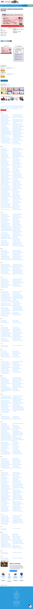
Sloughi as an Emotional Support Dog (17, 480)
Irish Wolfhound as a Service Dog (16, 334)
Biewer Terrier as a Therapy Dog (4, 202)
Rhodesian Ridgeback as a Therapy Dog (5, 466)
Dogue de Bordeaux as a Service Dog (17, 257)
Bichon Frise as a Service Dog (4, 197)
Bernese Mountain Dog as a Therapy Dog (5, 195)
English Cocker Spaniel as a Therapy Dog (5, 265)
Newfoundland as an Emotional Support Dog (5, 406)
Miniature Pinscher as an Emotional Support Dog (18, 383)
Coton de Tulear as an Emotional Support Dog (17, 242)
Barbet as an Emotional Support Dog (5, 150)
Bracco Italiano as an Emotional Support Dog (17, 188)
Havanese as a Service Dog (16, 320)
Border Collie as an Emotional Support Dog (17, 163)
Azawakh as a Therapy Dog (16, 142)
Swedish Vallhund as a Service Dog (16, 508)
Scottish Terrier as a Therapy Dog (4, 491)
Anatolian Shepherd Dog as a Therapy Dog (17, 128)
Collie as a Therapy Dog (15, 237)
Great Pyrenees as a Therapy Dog (16, 305)
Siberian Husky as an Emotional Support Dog (5, 510)
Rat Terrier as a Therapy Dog (4, 459)
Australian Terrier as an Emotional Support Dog (18, 140)
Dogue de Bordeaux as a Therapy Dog (17, 258)
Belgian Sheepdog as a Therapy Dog (5, 181)
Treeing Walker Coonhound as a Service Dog (17, 520)
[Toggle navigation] (1, 5)
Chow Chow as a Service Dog (16, 222)
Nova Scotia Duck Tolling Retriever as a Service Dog (18, 407)
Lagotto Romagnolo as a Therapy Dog (5, 366)
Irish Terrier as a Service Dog (16, 327)
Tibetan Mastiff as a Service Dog (4, 515)
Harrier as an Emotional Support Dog (5, 322)
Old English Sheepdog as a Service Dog (5, 416)
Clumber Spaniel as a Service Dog (16, 229)
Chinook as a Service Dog (15, 218)
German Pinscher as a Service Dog (4, 291)
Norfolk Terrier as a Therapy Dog (4, 408)
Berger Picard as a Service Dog (4, 190)
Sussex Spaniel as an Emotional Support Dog (17, 507)
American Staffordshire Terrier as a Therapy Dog (18, 120)
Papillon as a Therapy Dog (4, 424)
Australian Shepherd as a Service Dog (17, 134)
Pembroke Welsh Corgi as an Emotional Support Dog (6, 436)
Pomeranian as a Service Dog (16, 425)
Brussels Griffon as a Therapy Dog (16, 197)
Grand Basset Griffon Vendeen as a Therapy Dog (18, 297)
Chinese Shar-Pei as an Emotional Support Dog (18, 217)
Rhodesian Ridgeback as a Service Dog (5, 465)
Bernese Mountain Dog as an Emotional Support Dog (6, 196)
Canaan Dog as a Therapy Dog (4, 218)
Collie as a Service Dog (15, 236)
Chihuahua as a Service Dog (4, 240)
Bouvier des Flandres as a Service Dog (17, 175)
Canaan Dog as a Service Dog (4, 217)
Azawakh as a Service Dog (15, 141)
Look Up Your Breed (4, 80)
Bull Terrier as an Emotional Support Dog (17, 202)
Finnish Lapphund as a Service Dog (4, 282)
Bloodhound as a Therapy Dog (16, 151)
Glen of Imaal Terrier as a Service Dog (5, 311)
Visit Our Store (8, 85)
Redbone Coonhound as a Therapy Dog (5, 463)
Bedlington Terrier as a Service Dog (4, 169)
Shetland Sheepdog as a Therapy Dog (5, 498)
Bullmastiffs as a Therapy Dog (16, 208)
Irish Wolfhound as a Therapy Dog (16, 335)
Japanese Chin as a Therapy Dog (4, 346)
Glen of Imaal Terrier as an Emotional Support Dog (6, 313)
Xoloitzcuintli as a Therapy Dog (4, 553)
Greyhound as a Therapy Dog (16, 313)
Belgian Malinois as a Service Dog (4, 176)
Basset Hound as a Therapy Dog (4, 156)
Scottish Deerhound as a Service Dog (5, 486)
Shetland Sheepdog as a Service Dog (5, 497)
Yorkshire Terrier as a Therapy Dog (4, 559)
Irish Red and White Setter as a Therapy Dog (5, 335)
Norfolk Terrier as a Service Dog (4, 407)
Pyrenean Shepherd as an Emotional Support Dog (18, 453)
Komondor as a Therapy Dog (16, 352)
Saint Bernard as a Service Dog (4, 472)
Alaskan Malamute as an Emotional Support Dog (6, 131)
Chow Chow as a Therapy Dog (16, 223)
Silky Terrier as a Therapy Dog (16, 472)
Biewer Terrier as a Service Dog (4, 201)
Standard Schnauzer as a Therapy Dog (17, 502)
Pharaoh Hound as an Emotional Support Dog (6, 444)
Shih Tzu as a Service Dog (4, 504)
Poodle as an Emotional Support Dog (17, 431)
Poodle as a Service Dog (15, 429)
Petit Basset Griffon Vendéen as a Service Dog (6, 437)
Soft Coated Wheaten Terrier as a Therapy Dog (17, 486)
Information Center (17, 597)
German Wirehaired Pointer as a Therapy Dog (5, 304)
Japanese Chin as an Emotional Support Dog (17, 345)
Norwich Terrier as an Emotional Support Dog (17, 406)
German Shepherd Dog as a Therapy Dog (5, 296)
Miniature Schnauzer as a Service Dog (17, 384)
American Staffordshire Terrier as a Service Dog (18, 119)
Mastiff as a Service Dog (3, 384)
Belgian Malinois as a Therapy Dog (4, 177)
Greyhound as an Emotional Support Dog (17, 314)
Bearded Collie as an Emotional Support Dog (5, 164)
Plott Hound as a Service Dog (4, 445)
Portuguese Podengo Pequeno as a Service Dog (18, 432)
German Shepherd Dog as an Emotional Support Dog (6, 297)
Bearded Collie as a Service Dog (4, 162)
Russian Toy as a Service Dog (16, 465)
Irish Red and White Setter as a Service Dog (5, 334)
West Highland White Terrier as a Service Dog (6, 544)
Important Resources (16, 601)
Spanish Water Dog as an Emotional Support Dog (18, 492)
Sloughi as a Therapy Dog (15, 479)
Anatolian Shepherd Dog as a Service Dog (17, 127)
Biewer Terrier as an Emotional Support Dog (5, 203)
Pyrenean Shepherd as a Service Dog (16, 451)
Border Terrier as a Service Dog (16, 164)
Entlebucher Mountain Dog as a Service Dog (17, 271)
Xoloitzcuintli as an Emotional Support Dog (17, 552)
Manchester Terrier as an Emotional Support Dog (6, 383)
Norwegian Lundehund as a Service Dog (17, 400)
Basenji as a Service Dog (3, 151)
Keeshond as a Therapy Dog (4, 352)
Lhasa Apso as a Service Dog (16, 366)
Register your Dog (30, 5)
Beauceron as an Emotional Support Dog (5, 168)
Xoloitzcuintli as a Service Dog (4, 552)
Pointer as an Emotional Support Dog (5, 451)
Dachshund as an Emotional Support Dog (5, 252)
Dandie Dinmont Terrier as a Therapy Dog (5, 258)
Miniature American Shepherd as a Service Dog (6, 388)
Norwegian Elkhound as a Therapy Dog (17, 398)
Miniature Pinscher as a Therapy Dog (16, 382)
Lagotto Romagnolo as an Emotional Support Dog (6, 367)
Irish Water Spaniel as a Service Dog (16, 330)
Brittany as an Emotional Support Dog (17, 195)
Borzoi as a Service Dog (15, 168)
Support (16, 598)
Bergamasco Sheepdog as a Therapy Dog (5, 188)
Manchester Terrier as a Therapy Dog (5, 382)
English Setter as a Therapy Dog (4, 272)
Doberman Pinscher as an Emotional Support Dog (18, 252)
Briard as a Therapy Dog (15, 190)
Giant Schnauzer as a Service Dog (4, 307)
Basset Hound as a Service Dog (4, 155)
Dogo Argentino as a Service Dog (16, 253)
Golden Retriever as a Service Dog (4, 314)
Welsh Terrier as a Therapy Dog (4, 542)
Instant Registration (16, 593)
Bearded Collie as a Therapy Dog (4, 163)
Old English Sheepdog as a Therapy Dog (5, 417)
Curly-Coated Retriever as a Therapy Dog (17, 244)
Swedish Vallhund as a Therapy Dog (16, 509)
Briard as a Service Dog (15, 189)
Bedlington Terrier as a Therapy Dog (5, 170)
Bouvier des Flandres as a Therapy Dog (17, 176)
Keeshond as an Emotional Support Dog (5, 353)
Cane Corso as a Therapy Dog (4, 222)
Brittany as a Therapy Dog (15, 194)
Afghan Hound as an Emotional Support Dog (5, 120)
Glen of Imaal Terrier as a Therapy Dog (5, 312)
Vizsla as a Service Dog (3, 528)
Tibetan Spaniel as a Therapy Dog (4, 520)
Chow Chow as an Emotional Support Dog (17, 224)
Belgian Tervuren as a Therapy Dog (4, 184)
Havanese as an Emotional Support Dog (17, 322)
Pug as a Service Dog (15, 440)
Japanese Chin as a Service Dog (4, 345)
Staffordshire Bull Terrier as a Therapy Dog (17, 498)
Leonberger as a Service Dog (16, 362)
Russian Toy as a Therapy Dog (16, 466)
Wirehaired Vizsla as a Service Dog (16, 545)
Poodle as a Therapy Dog (15, 430)
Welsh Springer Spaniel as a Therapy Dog (5, 538)
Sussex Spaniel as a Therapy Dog (16, 506)
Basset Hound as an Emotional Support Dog (5, 157)
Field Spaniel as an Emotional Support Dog (5, 281)
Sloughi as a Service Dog (15, 478)
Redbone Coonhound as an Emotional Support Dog (6, 464)
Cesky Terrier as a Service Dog (4, 232)
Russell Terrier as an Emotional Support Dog (17, 464)
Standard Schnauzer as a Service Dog (17, 501)
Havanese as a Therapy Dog (16, 321)
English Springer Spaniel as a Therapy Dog (17, 265)
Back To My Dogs (3, 102)
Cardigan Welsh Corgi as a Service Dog (5, 224)
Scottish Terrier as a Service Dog (4, 490)
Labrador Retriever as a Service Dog (5, 361)
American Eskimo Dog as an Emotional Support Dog (6, 139)
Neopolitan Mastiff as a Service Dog (5, 400)
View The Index (8, 84)
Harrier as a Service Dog (3, 320)
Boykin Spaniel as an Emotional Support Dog (17, 184)
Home (16, 591)
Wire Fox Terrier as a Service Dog (16, 537)
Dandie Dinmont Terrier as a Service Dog (5, 257)
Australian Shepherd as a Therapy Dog (17, 135)
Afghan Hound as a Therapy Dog (4, 119)
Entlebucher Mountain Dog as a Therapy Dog (17, 272)
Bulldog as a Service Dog (15, 203)
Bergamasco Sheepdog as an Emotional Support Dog (6, 189)
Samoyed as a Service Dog (4, 479)
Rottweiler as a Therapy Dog (16, 459)
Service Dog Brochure (16, 602)
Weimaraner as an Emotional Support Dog (5, 536)
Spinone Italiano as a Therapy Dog (16, 494)
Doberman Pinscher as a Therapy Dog (17, 251)
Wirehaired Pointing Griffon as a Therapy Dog (17, 542)
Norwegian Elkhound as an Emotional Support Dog (18, 399)
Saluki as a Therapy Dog (3, 477)
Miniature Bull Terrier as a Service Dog (17, 377)
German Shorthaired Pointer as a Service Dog (6, 298)
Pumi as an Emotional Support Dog (16, 450)
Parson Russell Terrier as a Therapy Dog (5, 428)
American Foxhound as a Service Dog (5, 140)
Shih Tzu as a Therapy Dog (4, 505)
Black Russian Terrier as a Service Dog (5, 209)
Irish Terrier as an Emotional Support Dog (17, 329)
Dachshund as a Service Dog (4, 250)
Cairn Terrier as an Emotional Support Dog (5, 216)
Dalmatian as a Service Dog (4, 253)
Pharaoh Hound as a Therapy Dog (4, 443)
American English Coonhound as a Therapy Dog (6, 133)
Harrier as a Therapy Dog (3, 321)
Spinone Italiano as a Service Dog (16, 493)
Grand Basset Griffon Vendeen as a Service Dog (18, 296)
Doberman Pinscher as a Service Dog (17, 250)
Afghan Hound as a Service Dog (4, 118)
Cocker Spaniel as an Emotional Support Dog (17, 235)
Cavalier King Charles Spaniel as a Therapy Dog (6, 229)
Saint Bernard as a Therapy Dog (4, 473)
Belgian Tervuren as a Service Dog (4, 183)
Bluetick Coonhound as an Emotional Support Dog (18, 156)
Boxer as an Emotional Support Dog (16, 181)
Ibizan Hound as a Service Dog (4, 327)
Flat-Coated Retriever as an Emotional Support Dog (18, 282)
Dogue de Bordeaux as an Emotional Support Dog (18, 259)
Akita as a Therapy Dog (3, 126)
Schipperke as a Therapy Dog (4, 484)
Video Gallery (16, 596)
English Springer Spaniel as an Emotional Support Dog (18, 266)
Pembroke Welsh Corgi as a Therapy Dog (5, 435)
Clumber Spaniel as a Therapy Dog (16, 230)
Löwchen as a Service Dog (15, 369)
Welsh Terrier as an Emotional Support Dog (5, 543)
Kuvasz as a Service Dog (15, 354)
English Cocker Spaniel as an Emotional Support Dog (6, 266)
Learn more (3, 580)
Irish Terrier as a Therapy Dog (16, 328)
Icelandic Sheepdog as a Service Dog (5, 330)
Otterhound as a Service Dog (16, 416)
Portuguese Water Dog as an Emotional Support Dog (18, 439)
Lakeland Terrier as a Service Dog (4, 368)
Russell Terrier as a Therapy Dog (16, 463)
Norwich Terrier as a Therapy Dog (16, 405)
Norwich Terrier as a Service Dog (16, 404)
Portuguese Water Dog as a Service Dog (17, 437)
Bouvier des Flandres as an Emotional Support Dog (18, 177)
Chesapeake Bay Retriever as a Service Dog (5, 236)
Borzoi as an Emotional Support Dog (16, 170)
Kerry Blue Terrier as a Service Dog (4, 354)
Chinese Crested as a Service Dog (4, 244)
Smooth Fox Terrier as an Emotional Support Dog (18, 484)
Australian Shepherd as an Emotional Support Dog (18, 136)
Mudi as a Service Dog (15, 388)
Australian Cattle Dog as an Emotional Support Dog (18, 133)
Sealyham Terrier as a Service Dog (4, 493)
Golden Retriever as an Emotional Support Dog (18, 291)
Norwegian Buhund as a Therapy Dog (5, 412)
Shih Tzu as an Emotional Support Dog (5, 506)
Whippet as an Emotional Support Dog (17, 536)
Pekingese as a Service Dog (4, 430)
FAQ (16, 600)
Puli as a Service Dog (15, 444)
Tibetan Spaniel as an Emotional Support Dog (6, 521)
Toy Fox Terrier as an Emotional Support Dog (17, 519)
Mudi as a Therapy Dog (15, 389)
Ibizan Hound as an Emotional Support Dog (5, 329)
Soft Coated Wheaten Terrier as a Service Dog (17, 485)
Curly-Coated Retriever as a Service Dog (17, 243)
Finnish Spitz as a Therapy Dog (4, 287)
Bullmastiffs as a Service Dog (16, 207)
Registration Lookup (24, 5)
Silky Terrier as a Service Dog (4, 511)
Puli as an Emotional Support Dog (16, 446)
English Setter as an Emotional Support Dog (5, 273)
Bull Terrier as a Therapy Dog (16, 201)
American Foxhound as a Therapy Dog (5, 141)
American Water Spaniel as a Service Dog (17, 123)
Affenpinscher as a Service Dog (4, 114)
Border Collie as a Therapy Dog (16, 162)
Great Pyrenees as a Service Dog (16, 304)
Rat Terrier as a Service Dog (4, 458)
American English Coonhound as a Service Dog (6, 132)
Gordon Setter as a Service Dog (16, 292)
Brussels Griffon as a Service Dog (16, 196)
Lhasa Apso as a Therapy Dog (16, 367)
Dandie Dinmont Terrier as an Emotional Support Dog (6, 259)
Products (16, 592)
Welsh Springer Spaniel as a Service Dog (5, 537)
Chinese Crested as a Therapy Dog (4, 245)
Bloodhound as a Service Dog (16, 150)
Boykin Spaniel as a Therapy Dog (16, 183)
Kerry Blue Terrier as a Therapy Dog (4, 355)
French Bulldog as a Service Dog (16, 283)
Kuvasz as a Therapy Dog (15, 355)
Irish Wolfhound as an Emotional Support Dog (17, 336)
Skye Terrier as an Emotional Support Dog (17, 477)
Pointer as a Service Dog (3, 449)
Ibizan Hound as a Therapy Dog (4, 328)
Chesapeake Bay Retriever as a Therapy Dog (5, 237)
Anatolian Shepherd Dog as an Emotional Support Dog (18, 129)
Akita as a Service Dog (3, 125)
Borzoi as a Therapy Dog (15, 169)
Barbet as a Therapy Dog (3, 149)
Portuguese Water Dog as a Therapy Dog (17, 438)
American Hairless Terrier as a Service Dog (17, 114)
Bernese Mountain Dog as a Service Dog (5, 194)
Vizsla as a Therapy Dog (3, 529)
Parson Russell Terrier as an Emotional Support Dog (6, 429)
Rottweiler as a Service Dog (16, 458)
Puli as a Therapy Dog (15, 445)
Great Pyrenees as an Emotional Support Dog (17, 306)
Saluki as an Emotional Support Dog (5, 478)
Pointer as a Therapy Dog (3, 450)
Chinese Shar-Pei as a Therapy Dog (16, 216)
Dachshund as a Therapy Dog (4, 251)
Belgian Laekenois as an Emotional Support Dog (6, 175)
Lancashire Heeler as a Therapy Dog (5, 373)
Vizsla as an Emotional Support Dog (16, 528)
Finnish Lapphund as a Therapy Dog (4, 283)
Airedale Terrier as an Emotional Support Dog (6, 124)
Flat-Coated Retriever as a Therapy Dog (17, 281)
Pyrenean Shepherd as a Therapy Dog (17, 452)
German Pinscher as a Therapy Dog (4, 292)
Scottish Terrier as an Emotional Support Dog (6, 492)
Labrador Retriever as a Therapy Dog (5, 362)
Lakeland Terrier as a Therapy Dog (4, 369)
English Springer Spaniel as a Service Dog (17, 264)
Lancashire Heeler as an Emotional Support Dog (18, 361)
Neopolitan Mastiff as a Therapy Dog (5, 401)
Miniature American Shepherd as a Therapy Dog (6, 389)
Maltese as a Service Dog (4, 377)
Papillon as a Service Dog (4, 423)
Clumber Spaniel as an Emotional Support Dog (17, 231)
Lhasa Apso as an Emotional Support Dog (17, 368)
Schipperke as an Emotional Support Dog (5, 485)
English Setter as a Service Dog (4, 271)
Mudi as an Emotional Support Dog (16, 390)
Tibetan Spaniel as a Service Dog (4, 519)
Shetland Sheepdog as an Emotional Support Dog (6, 499)
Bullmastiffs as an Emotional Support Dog (17, 209)
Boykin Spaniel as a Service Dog (16, 182)
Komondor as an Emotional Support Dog (17, 353)
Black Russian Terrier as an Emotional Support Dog (18, 149)
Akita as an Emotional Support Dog (4, 127)
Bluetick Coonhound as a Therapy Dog (17, 155)
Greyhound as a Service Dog (16, 312)
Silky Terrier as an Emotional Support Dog (17, 473)
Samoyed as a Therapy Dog (4, 480)
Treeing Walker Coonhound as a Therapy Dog (17, 521)
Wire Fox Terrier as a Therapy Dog (16, 538)
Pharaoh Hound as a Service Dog (4, 442)
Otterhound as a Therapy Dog (16, 417)
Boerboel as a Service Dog (15, 157)
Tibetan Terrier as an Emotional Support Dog (17, 515)
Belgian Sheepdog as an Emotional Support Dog (6, 182)
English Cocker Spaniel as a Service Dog (5, 264)
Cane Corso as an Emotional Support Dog (5, 223)
